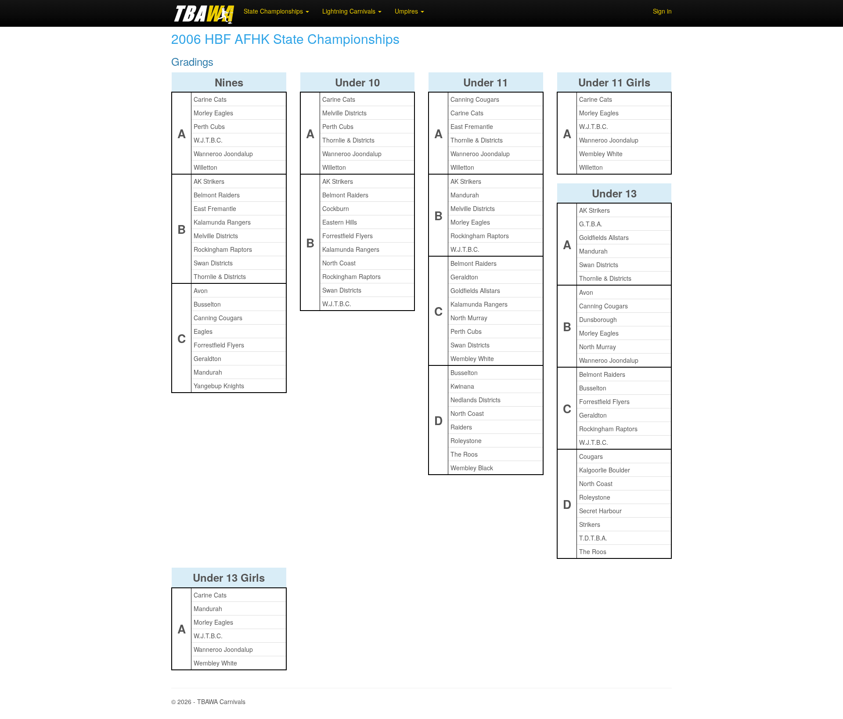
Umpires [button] (407, 11)
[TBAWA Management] (204, 13)
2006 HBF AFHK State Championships (285, 38)
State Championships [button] (274, 11)
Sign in (662, 11)
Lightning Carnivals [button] (349, 11)
